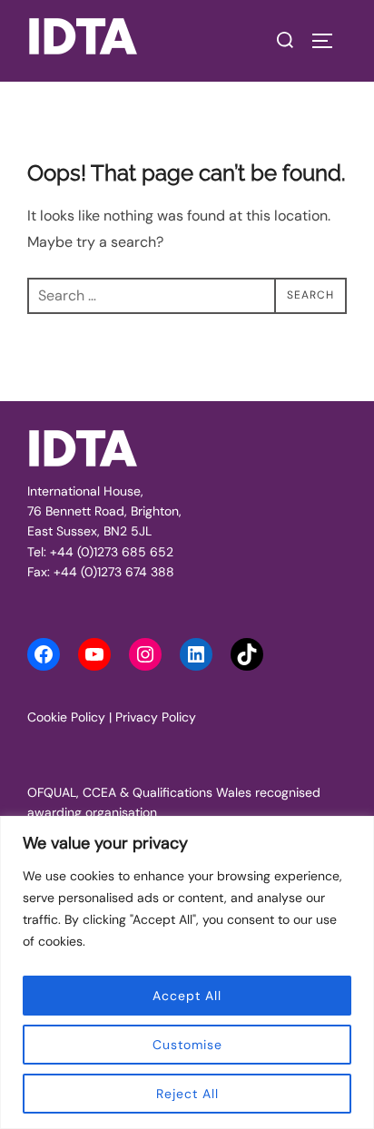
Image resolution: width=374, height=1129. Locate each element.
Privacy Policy (155, 717)
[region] (187, 972)
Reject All (187, 1093)
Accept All (187, 995)
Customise (187, 1044)
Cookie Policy (66, 717)
